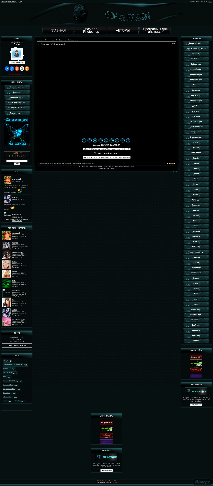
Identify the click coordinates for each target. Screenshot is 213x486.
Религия (196, 262)
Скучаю (196, 168)
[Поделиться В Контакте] (89, 140)
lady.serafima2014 (9, 389)
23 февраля (196, 267)
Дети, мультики (196, 121)
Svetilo (17, 401)
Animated (6, 393)
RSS (210, 1)
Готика (196, 241)
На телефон (196, 320)
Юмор (195, 283)
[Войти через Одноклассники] (27, 68)
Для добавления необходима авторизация (17, 220)
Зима (196, 179)
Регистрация (12, 1)
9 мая (196, 304)
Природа (195, 200)
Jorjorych (74, 163)
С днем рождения (196, 126)
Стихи (195, 226)
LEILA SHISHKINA (9, 380)
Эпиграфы (196, 335)
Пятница (196, 85)
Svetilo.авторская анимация (12, 364)
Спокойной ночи (196, 79)
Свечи (195, 142)
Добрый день (195, 69)
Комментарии (195, 314)
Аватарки (196, 330)
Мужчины (196, 116)
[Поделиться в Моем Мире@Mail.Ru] (111, 140)
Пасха (196, 294)
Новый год (196, 247)
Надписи (195, 53)
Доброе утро (196, 64)
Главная (4, 1)
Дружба (196, 158)
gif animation (7, 372)
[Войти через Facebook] (12, 68)
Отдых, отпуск (196, 137)
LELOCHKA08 (8, 384)
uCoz (115, 482)
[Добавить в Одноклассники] (106, 140)
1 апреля (195, 288)
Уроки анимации (196, 43)
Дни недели (196, 95)
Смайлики (196, 325)
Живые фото (196, 309)
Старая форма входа (17, 74)
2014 (46, 40)
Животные (196, 205)
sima (4, 401)
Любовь (196, 147)
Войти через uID (17, 62)
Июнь (52, 40)
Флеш (83, 163)
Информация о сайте (16, 108)
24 (57, 40)
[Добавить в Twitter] (95, 140)
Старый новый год (195, 252)
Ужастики (196, 236)
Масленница (196, 273)
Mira (4, 376)
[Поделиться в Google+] (117, 140)
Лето (196, 189)
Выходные (196, 90)
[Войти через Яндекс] (17, 68)
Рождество (196, 257)
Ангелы (196, 215)
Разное (196, 341)
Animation (6, 368)
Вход (20, 1)
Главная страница (17, 87)
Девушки (195, 111)
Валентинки (196, 153)
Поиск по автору (16, 113)
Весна (195, 184)
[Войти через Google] (22, 68)
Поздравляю (196, 132)
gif (4, 360)
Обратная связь (16, 97)
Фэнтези (196, 210)
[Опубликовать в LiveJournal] (122, 140)
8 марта (196, 278)
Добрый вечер (196, 74)
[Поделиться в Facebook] (84, 140)
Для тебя (195, 106)
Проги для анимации (16, 102)
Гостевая (16, 92)
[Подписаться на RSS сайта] (128, 140)
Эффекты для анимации (196, 48)
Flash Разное (48, 163)
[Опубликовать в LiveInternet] (100, 140)
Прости (196, 173)
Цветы (195, 220)
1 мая (196, 299)
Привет (196, 163)
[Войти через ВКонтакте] (7, 68)
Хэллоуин (196, 231)
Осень (195, 194)
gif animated (7, 397)
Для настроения (196, 100)
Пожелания (195, 59)
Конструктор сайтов (103, 482)
